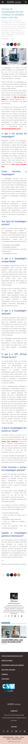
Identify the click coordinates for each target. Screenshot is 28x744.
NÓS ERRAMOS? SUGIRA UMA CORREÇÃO (13, 665)
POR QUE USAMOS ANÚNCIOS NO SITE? (12, 656)
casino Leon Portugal (16, 738)
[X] (11, 44)
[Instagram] (9, 616)
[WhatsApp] (18, 44)
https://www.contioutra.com (14, 603)
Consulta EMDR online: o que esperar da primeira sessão (12, 641)
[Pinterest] (15, 44)
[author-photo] (14, 599)
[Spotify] (15, 616)
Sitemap (22, 737)
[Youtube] (22, 616)
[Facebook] (8, 44)
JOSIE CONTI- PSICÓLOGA (8, 669)
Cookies (17, 737)
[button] (2, 2)
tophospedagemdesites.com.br (11, 128)
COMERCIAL (5, 674)
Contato (8, 738)
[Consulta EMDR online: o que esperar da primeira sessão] (14, 626)
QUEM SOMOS (5, 679)
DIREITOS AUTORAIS (7, 660)
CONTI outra (6, 38)
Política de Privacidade (8, 737)
